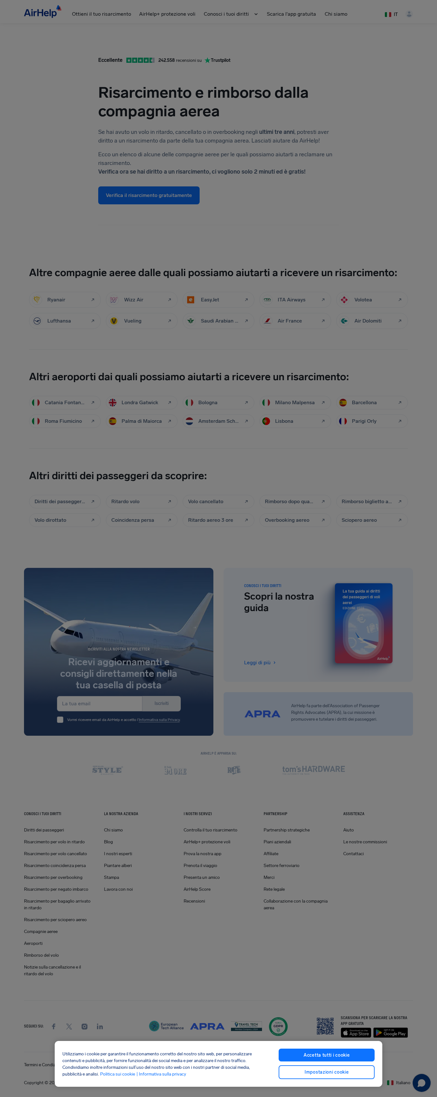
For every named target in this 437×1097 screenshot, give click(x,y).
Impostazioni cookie (327, 1072)
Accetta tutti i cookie (327, 1055)
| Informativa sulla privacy (161, 1074)
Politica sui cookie (117, 1074)
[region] (219, 1064)
